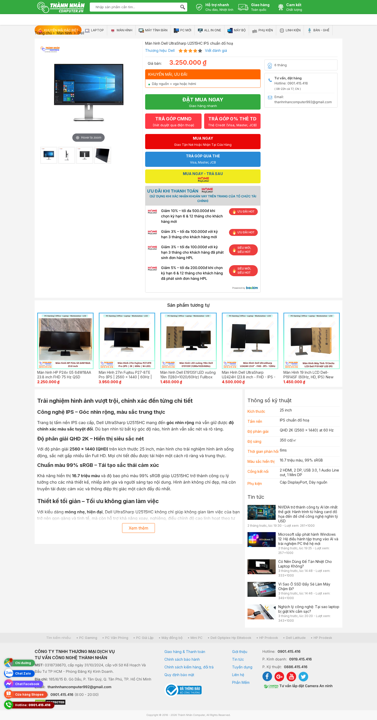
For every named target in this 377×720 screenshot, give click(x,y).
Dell (171, 50)
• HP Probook (267, 638)
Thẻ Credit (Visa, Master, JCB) (232, 121)
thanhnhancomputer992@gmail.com (80, 687)
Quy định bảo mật (179, 675)
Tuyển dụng (242, 667)
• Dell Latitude (294, 638)
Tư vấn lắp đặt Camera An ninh (306, 686)
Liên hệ (238, 675)
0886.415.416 (295, 667)
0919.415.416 (300, 659)
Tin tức (255, 497)
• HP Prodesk (321, 638)
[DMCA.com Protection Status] (93, 702)
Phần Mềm (241, 682)
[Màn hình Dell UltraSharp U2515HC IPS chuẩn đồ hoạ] (48, 155)
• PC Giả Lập (143, 638)
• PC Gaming (86, 638)
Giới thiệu (239, 651)
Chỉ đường (23, 663)
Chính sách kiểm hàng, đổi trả (189, 667)
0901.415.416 (62, 695)
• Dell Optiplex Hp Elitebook (229, 638)
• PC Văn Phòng (115, 638)
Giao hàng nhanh (202, 102)
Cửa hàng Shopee (29, 694)
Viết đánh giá (216, 50)
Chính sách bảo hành (182, 659)
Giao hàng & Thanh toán (184, 651)
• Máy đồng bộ (170, 638)
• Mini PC (195, 638)
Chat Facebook (27, 684)
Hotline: (33, 705)
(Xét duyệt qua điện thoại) (173, 121)
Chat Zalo (23, 673)
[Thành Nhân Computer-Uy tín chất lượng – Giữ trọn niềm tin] (61, 8)
